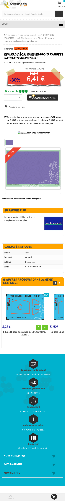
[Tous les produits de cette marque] (53, 223)
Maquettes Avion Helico (30, 35)
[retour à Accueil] (4, 35)
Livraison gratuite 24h (33, 388)
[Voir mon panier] (54, 496)
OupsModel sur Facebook (33, 370)
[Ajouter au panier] (45, 327)
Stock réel (33, 444)
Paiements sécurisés (33, 425)
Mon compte (12, 472)
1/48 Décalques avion (25, 38)
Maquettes (12, 35)
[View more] (38, 327)
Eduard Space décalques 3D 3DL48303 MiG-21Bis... (25, 333)
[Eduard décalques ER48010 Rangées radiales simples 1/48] (9, 143)
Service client (33, 407)
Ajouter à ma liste (16, 107)
